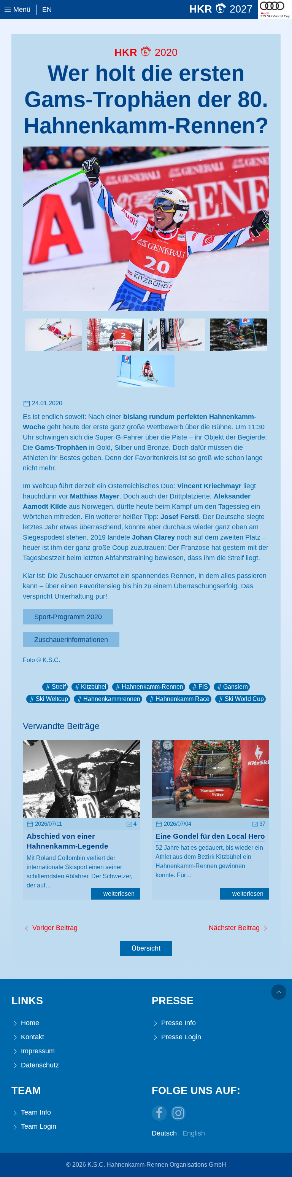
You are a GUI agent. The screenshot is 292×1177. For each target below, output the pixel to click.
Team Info (35, 1112)
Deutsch (164, 1133)
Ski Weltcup (52, 699)
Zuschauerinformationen (71, 639)
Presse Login (180, 1037)
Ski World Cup (244, 699)
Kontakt (31, 1037)
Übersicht (146, 948)
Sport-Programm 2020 (68, 617)
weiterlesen (118, 893)
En (47, 9)
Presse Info (177, 1023)
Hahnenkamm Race (182, 699)
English (193, 1133)
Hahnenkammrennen (111, 699)
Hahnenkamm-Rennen (152, 686)
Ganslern (235, 686)
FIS (203, 686)
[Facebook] (159, 1113)
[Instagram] (178, 1113)
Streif (59, 686)
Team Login (37, 1126)
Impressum (37, 1051)
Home (29, 1023)
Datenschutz (39, 1065)
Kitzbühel (93, 686)
